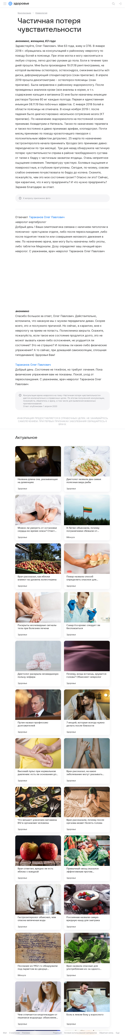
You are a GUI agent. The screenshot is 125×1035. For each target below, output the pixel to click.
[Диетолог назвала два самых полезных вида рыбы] (87, 469)
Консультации (24, 13)
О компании (14, 1033)
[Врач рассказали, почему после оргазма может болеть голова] (87, 809)
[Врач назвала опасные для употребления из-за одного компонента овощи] (87, 955)
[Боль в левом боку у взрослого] (87, 1004)
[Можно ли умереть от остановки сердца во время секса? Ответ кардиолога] (38, 517)
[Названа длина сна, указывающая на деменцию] (38, 469)
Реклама (26, 1033)
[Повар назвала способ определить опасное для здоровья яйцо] (87, 566)
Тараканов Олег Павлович (46, 217)
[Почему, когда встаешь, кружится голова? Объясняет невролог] (87, 663)
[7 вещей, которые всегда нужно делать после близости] (87, 712)
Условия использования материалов (80, 1033)
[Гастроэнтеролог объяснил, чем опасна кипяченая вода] (38, 907)
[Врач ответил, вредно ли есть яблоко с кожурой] (38, 858)
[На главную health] (20, 3)
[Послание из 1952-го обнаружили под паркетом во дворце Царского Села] (38, 955)
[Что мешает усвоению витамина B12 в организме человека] (38, 809)
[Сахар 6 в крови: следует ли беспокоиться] (87, 615)
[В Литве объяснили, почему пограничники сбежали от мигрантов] (87, 517)
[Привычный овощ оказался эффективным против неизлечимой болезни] (87, 858)
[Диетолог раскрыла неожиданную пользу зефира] (38, 663)
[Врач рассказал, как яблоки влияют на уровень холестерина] (38, 566)
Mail (5, 1033)
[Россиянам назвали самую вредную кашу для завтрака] (87, 907)
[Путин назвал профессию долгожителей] (38, 712)
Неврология (41, 13)
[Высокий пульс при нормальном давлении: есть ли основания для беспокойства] (38, 761)
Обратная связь (106, 1033)
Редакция (57, 1033)
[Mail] (10, 3)
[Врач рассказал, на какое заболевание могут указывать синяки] (87, 761)
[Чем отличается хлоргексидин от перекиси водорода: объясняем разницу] (38, 1004)
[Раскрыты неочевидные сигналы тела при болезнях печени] (38, 615)
